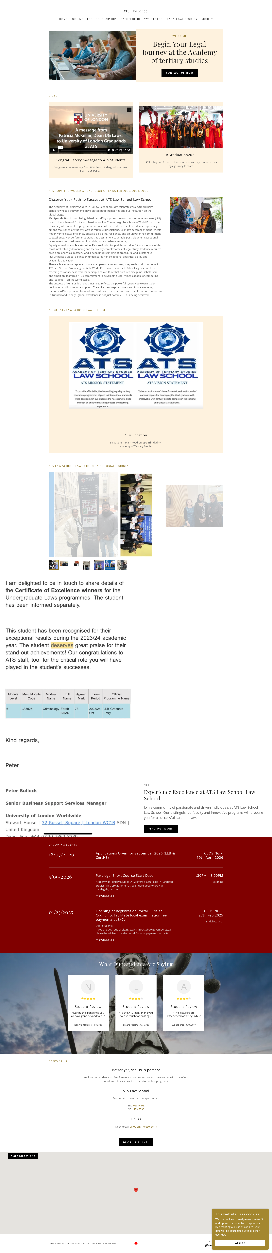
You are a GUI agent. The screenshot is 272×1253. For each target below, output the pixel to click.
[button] (207, 19)
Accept (240, 1243)
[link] (136, 11)
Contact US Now (179, 72)
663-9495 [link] (138, 1105)
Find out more (160, 828)
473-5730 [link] (138, 1109)
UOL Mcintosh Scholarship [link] (94, 19)
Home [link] (63, 19)
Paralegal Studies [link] (182, 19)
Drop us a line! (136, 1142)
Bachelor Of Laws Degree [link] (141, 19)
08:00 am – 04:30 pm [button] (142, 1126)
